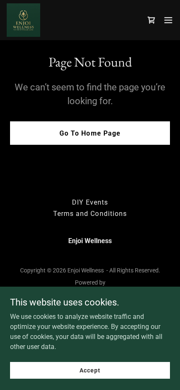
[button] (168, 20)
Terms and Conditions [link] (89, 214)
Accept (90, 370)
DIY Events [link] (90, 202)
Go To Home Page (89, 133)
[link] (23, 20)
